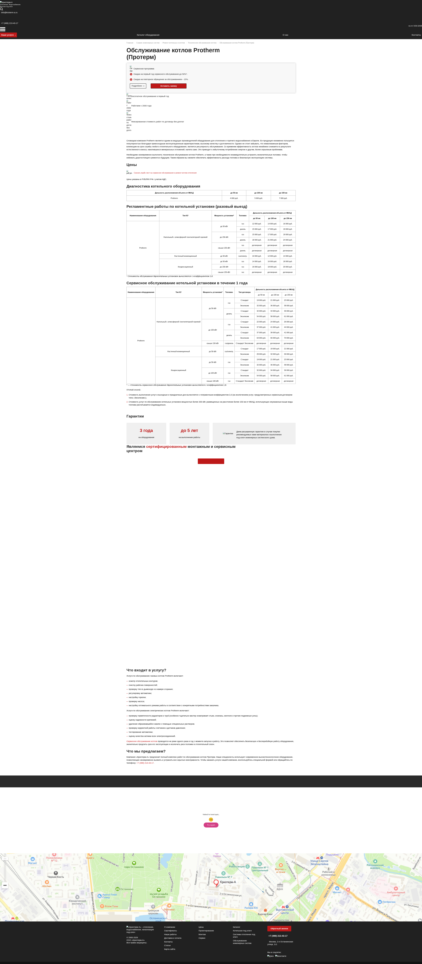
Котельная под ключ (242, 931)
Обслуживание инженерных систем (242, 942)
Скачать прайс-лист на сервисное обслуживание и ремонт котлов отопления (165, 173)
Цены (201, 927)
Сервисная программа (144, 69)
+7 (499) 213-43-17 (9, 23)
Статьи (167, 945)
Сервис (202, 938)
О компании (169, 927)
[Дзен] (270, 955)
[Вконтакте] (280, 955)
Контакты (168, 942)
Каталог (236, 927)
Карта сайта (169, 949)
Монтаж (202, 934)
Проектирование (206, 931)
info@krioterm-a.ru (9, 12)
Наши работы (170, 934)
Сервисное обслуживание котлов (141, 741)
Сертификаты (170, 931)
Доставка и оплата (172, 938)
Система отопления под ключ (244, 935)
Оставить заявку (206, 460)
